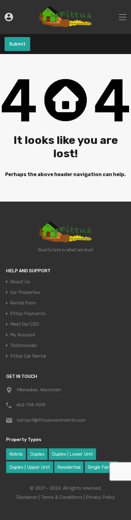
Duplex (37, 454)
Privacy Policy (100, 497)
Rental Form (23, 303)
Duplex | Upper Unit (29, 467)
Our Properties (25, 292)
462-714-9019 (31, 405)
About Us (20, 282)
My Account (22, 335)
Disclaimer (26, 497)
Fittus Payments (28, 313)
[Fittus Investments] (65, 26)
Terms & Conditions (62, 497)
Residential (68, 467)
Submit (17, 44)
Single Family (101, 467)
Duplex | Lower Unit (72, 454)
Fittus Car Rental (28, 356)
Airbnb (16, 454)
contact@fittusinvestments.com (51, 420)
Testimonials (23, 345)
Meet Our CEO (24, 324)
